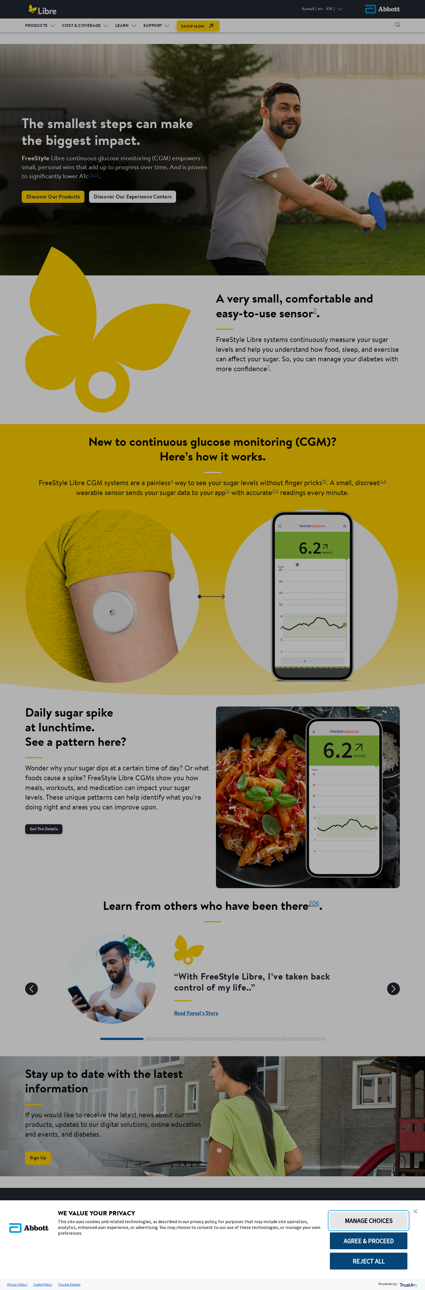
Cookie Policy (42, 1284)
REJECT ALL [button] (369, 1261)
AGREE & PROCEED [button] (369, 1241)
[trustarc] (408, 1284)
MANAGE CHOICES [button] (369, 1221)
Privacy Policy (17, 1284)
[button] (415, 1211)
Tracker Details (69, 1284)
